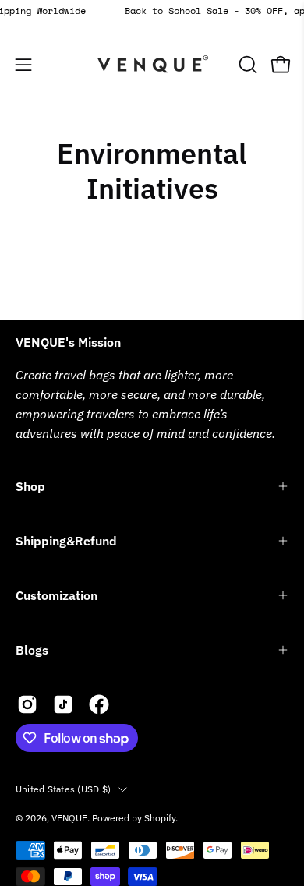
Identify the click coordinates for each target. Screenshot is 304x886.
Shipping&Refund (66, 541)
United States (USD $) (63, 789)
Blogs (32, 650)
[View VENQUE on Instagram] (27, 704)
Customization (56, 595)
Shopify (159, 818)
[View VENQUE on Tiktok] (63, 704)
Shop (30, 486)
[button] (246, 65)
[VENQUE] (152, 65)
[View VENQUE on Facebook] (99, 704)
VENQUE (69, 818)
